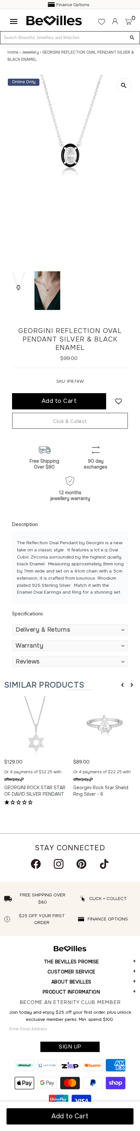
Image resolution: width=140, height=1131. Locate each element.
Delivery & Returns (43, 629)
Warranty (29, 645)
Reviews (28, 661)
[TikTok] (104, 864)
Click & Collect (70, 421)
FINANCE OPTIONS (108, 919)
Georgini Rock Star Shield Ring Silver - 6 (100, 791)
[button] (122, 685)
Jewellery (30, 52)
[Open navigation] (14, 21)
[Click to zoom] (124, 85)
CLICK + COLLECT (108, 898)
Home (12, 52)
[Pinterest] (81, 864)
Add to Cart (70, 1116)
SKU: (61, 381)
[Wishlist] (101, 21)
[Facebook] (36, 864)
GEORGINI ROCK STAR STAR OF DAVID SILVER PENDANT (34, 791)
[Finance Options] (51, 4)
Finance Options (72, 4)
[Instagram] (58, 864)
